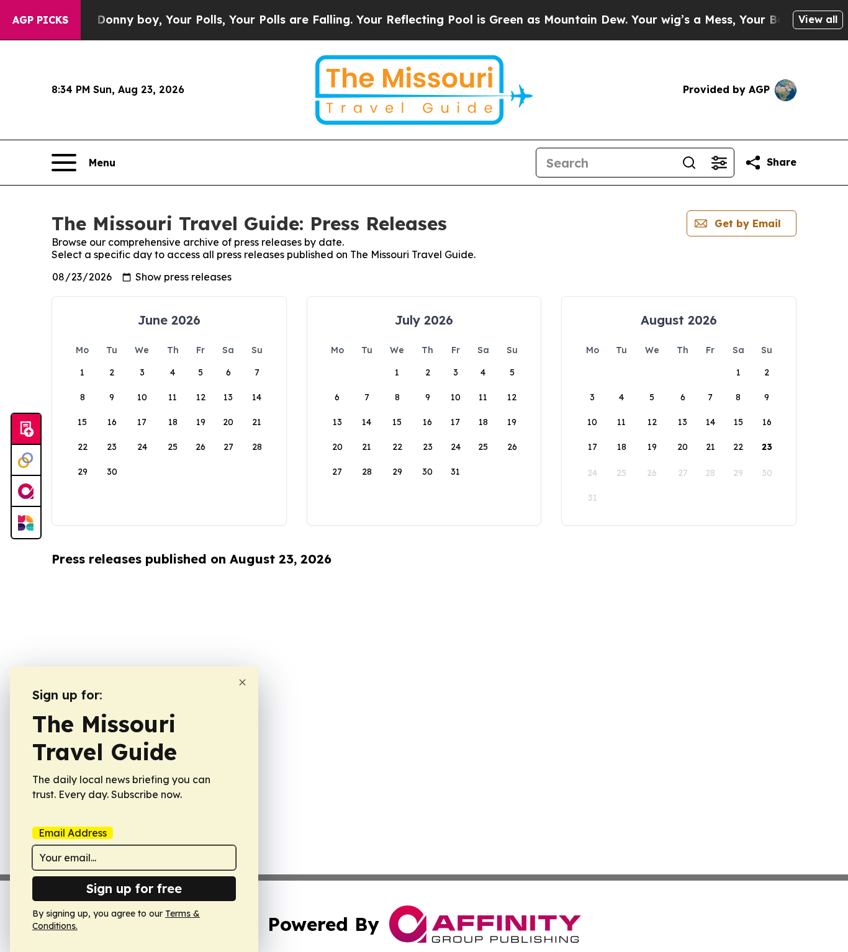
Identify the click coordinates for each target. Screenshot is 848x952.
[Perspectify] (26, 460)
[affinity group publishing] (26, 491)
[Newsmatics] (26, 522)
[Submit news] (26, 429)
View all (817, 19)
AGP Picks (40, 20)
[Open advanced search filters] (719, 162)
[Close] (242, 682)
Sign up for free (134, 888)
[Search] (689, 162)
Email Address (72, 833)
